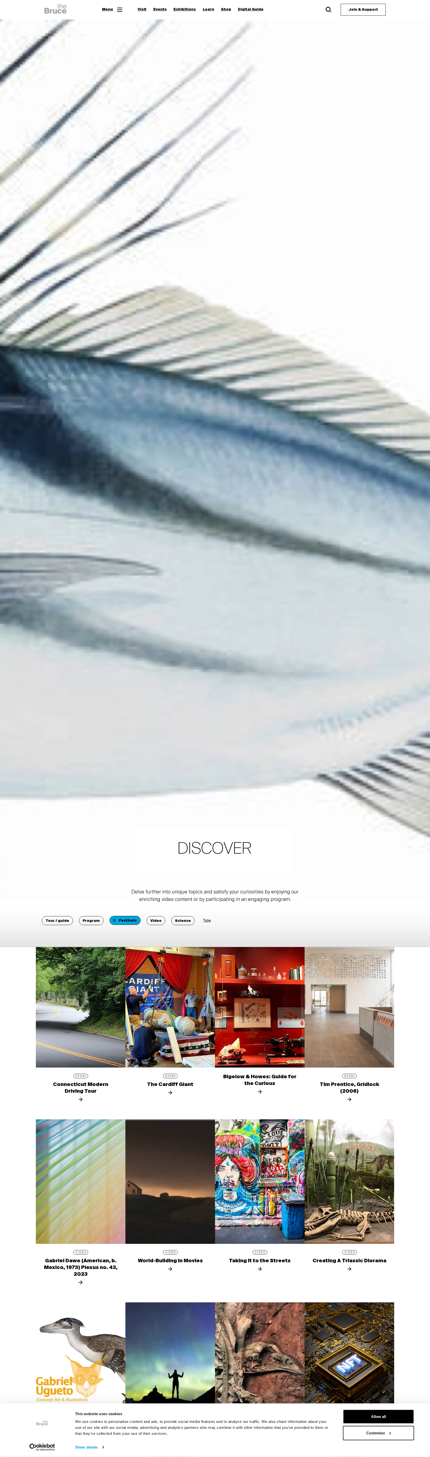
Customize (375, 1433)
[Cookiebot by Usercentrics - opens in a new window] (42, 1447)
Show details (86, 1447)
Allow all (378, 1416)
